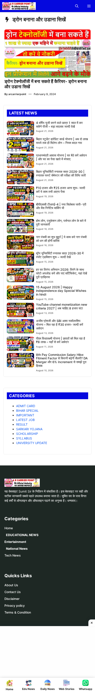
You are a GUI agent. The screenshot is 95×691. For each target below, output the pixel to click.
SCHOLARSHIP (27, 434)
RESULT (22, 424)
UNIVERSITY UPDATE (31, 443)
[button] (77, 6)
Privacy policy (14, 605)
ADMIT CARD (25, 406)
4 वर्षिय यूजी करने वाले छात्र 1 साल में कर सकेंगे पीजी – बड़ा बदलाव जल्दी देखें (59, 124)
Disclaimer (11, 599)
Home (8, 528)
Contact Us (12, 592)
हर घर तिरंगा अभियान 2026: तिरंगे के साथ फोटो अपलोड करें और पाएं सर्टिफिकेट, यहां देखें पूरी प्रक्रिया (61, 273)
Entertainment (15, 542)
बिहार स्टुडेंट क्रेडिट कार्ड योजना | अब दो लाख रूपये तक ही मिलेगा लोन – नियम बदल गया (62, 141)
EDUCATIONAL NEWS (22, 535)
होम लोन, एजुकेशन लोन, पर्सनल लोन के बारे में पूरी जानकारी (61, 222)
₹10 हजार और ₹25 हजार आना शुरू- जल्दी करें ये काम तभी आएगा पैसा (60, 189)
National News (17, 548)
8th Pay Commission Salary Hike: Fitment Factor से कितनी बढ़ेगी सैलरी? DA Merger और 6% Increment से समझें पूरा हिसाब (62, 360)
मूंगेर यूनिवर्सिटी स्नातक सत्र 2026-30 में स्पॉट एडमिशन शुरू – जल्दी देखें (60, 255)
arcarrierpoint (17, 94)
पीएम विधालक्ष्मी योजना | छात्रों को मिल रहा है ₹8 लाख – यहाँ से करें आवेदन (60, 340)
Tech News (12, 555)
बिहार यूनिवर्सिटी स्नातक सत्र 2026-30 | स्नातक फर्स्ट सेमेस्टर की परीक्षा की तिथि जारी (61, 173)
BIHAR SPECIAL (27, 410)
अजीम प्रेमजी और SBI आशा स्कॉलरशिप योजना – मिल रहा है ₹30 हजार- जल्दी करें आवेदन (59, 324)
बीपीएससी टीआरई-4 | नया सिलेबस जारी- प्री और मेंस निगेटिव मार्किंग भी (61, 206)
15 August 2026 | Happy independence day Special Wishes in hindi (61, 290)
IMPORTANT (25, 415)
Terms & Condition (17, 612)
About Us (11, 585)
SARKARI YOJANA (29, 429)
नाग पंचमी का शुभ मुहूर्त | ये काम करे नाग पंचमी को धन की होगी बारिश (61, 239)
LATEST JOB (25, 420)
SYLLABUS (24, 438)
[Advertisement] (49, 658)
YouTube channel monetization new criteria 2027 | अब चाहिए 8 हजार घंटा (61, 306)
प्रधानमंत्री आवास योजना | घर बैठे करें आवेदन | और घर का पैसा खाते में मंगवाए (61, 157)
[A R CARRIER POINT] (19, 6)
